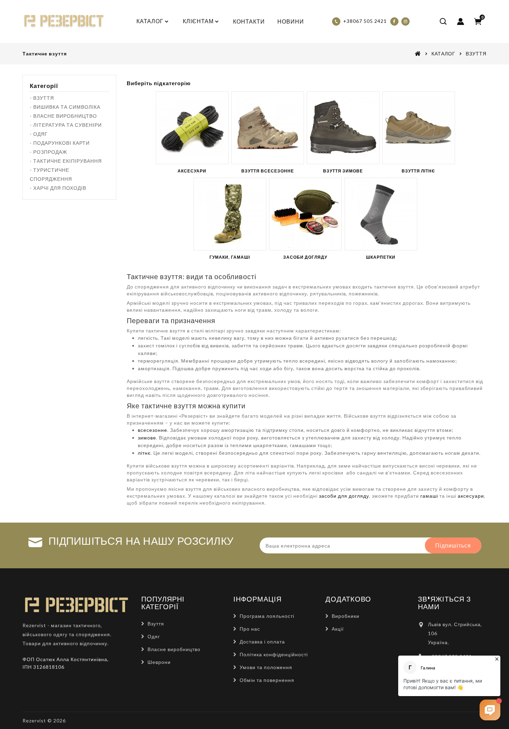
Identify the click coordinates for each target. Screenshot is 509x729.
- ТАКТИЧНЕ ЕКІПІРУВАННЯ (66, 161)
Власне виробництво (174, 649)
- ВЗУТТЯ (42, 98)
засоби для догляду (344, 496)
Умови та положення (266, 667)
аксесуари (471, 496)
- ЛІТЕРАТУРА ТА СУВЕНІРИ (66, 125)
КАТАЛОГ (443, 53)
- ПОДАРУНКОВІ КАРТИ (60, 143)
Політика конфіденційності (274, 654)
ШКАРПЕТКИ (380, 257)
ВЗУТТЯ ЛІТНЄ (418, 171)
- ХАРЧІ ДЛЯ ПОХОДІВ (58, 188)
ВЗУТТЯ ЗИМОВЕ (343, 171)
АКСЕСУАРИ (192, 171)
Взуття (156, 623)
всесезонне (152, 430)
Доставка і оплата (262, 641)
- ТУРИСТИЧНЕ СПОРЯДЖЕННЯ (51, 174)
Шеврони (159, 662)
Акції (338, 629)
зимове (147, 438)
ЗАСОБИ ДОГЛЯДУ (305, 257)
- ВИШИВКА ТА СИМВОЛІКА (65, 107)
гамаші (429, 496)
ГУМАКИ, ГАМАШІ (229, 257)
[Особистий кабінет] (460, 21)
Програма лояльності (267, 616)
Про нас (250, 629)
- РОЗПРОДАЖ (48, 152)
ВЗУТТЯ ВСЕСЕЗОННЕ (267, 171)
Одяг (154, 636)
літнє (144, 453)
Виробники (345, 616)
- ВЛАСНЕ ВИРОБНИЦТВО (63, 116)
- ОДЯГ (39, 134)
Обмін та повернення (267, 680)
